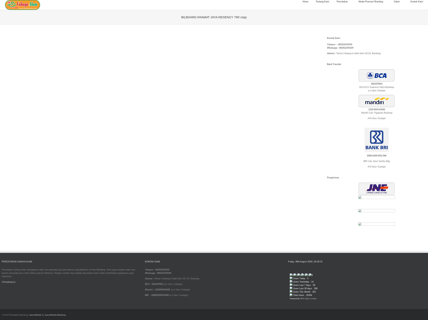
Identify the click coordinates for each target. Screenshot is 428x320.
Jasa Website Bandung (55, 315)
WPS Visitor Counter (308, 299)
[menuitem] (309, 1)
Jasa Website (35, 315)
